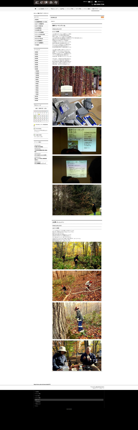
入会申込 (37, 391)
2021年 (36, 62)
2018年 (36, 69)
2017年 (36, 96)
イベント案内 (38, 397)
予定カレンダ (38, 403)
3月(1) (37, 90)
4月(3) (37, 87)
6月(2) (37, 83)
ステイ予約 (38, 395)
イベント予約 (38, 393)
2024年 (36, 56)
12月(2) (37, 71)
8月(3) (37, 79)
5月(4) (37, 85)
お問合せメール (100, 1)
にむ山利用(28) (38, 28)
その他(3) (37, 44)
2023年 (36, 58)
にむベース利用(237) (39, 23)
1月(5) (37, 94)
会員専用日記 (38, 401)
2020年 (36, 64)
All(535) (36, 19)
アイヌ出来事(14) (38, 40)
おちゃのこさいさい (100, 386)
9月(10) (37, 77)
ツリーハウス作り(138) (40, 34)
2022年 (36, 60)
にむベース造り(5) (39, 26)
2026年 (36, 52)
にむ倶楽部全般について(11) (41, 21)
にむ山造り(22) (38, 30)
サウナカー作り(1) (39, 38)
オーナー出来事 (55, 31)
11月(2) (37, 73)
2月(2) (37, 92)
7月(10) (37, 81)
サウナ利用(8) (38, 36)
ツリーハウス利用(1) (39, 32)
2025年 (36, 54)
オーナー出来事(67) (39, 42)
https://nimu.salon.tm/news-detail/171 (42, 384)
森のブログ (38, 399)
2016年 (36, 98)
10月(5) (37, 75)
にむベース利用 (55, 228)
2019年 (36, 66)
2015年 (36, 100)
